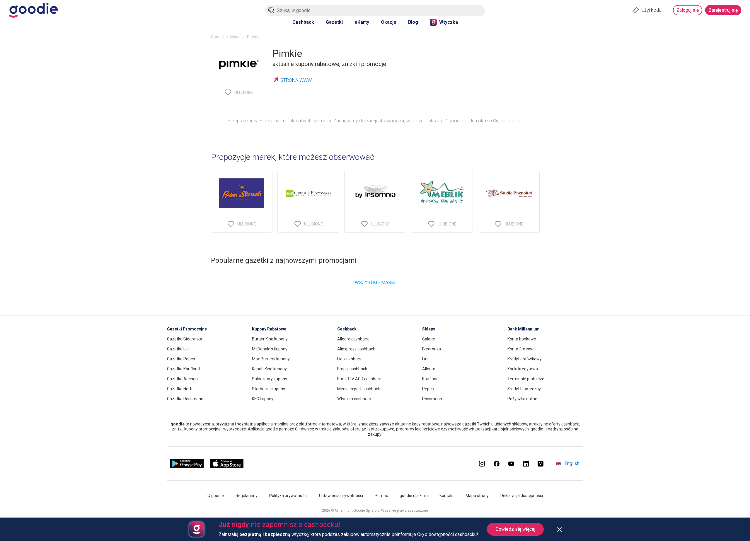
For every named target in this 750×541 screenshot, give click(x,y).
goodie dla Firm (414, 495)
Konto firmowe (521, 349)
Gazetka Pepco (181, 359)
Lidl (425, 359)
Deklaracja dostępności (521, 495)
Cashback (303, 22)
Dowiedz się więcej (515, 529)
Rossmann (432, 398)
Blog (413, 22)
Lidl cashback (349, 359)
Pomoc (381, 495)
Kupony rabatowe (269, 329)
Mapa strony (477, 495)
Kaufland (430, 379)
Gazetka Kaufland (183, 369)
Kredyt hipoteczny (524, 388)
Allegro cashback (353, 339)
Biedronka (431, 349)
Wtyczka (448, 22)
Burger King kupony (270, 339)
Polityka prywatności (288, 495)
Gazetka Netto (180, 388)
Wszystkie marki (375, 282)
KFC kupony (262, 398)
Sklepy (428, 329)
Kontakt (446, 495)
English (572, 463)
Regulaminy (247, 495)
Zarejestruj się (723, 10)
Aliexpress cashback (356, 349)
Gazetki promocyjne (187, 329)
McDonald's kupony (269, 349)
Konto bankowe (521, 339)
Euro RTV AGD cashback (359, 379)
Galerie (428, 339)
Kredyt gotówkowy (524, 359)
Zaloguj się (687, 10)
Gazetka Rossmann (185, 398)
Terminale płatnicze (525, 379)
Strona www (296, 80)
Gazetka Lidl (178, 349)
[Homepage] (33, 10)
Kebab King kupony (269, 369)
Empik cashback (352, 369)
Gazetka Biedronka (184, 339)
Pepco (428, 388)
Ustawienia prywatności (341, 495)
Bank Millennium (523, 329)
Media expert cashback (358, 388)
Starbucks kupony (268, 388)
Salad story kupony (269, 379)
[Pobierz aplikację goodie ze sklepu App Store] (227, 466)
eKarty (361, 22)
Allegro (428, 369)
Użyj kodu (651, 10)
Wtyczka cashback (354, 398)
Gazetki (334, 22)
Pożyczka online (522, 398)
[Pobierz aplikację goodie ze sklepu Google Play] (187, 466)
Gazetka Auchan (182, 379)
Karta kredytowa (522, 369)
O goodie (215, 495)
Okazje (388, 22)
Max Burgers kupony (271, 359)
